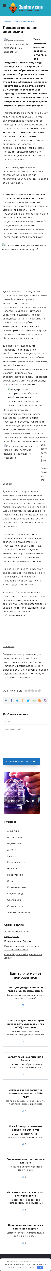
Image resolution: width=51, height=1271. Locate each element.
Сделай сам (14, 900)
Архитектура (14, 837)
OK (40, 1267)
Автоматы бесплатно (16, 931)
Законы (11, 856)
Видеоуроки (14, 843)
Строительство (15, 906)
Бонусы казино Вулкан (18, 941)
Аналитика (13, 831)
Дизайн (11, 849)
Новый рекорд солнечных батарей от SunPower (25, 1128)
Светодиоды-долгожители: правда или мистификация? (25, 989)
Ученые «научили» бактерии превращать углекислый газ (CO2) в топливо (25, 1024)
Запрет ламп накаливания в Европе (25, 1059)
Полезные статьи (17, 887)
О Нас (10, 881)
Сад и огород (15, 893)
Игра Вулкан (11, 936)
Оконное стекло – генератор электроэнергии (25, 1194)
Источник (8, 646)
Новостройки (15, 874)
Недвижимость (16, 862)
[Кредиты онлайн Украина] (22, 812)
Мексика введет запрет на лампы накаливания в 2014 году (25, 1093)
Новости (12, 868)
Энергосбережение (18, 912)
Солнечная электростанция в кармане (26, 1161)
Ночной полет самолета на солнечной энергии (25, 1227)
